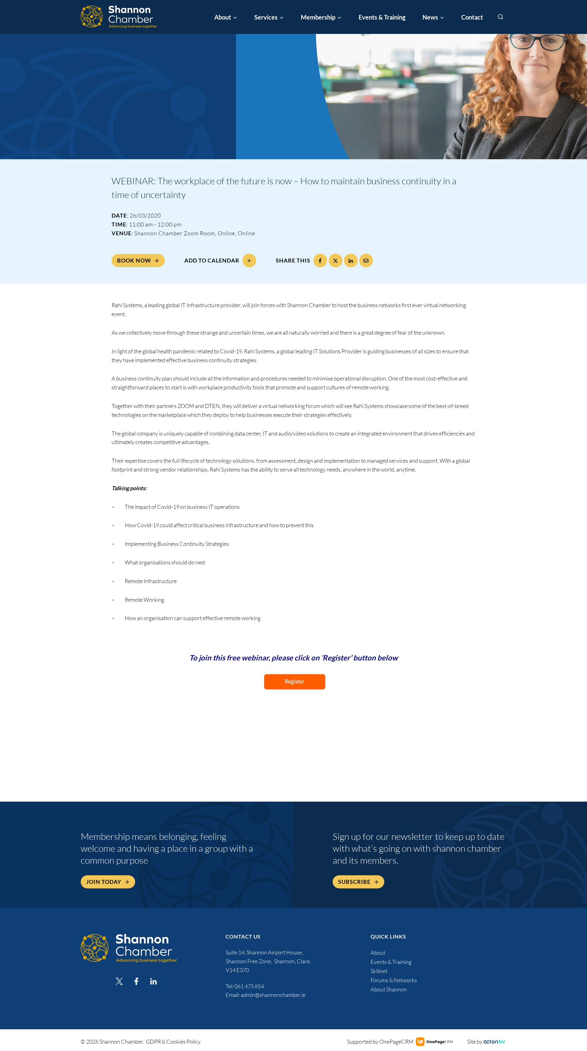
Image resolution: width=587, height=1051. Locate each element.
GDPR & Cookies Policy (173, 1041)
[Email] (366, 260)
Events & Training (382, 17)
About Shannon (389, 989)
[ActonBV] (494, 1041)
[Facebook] (320, 260)
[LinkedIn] (351, 260)
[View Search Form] (500, 17)
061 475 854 (249, 986)
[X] (335, 260)
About (378, 952)
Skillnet (379, 971)
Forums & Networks (394, 980)
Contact (472, 17)
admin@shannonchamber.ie (273, 994)
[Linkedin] (153, 981)
